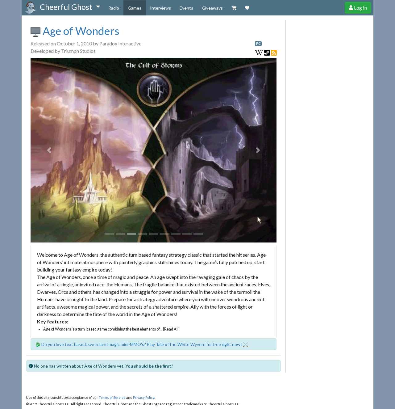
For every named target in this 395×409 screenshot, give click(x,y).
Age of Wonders (79, 30)
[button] (70, 7)
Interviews (160, 8)
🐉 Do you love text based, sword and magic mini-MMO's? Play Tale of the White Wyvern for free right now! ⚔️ (141, 344)
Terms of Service (112, 397)
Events (186, 8)
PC (258, 43)
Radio (113, 8)
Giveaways (212, 8)
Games (134, 8)
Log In (360, 8)
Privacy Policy (143, 397)
